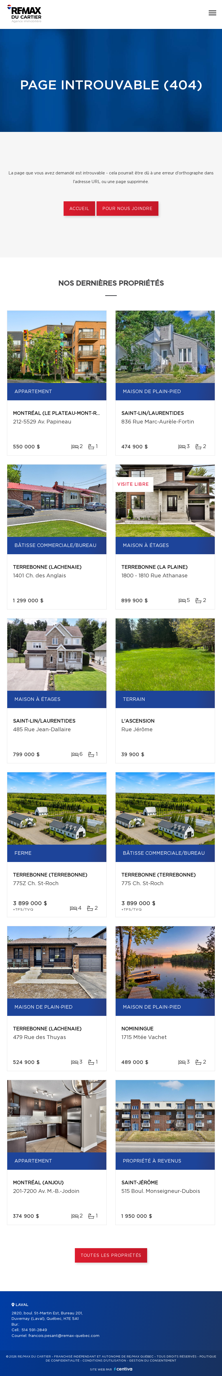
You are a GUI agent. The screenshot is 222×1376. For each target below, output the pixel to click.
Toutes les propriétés (111, 1256)
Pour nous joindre (127, 209)
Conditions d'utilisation (104, 1360)
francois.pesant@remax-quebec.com (63, 1336)
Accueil (79, 209)
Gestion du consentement (152, 1360)
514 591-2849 (34, 1330)
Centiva (123, 1369)
